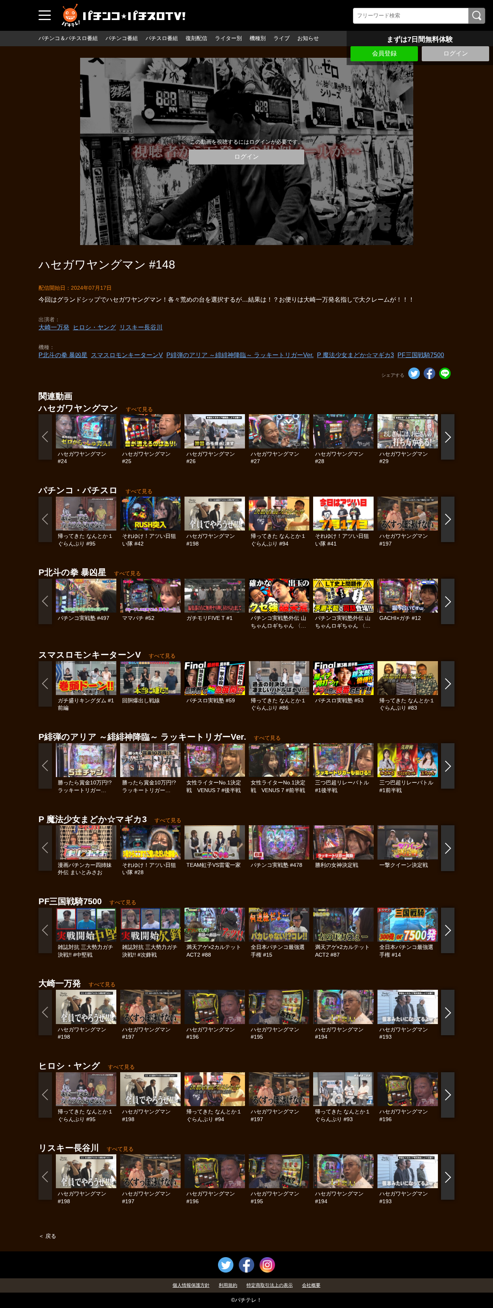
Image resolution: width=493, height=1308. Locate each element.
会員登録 (384, 53)
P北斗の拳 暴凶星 (63, 355)
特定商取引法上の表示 (269, 1285)
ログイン (455, 53)
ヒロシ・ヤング (94, 327)
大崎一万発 (54, 327)
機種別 (258, 38)
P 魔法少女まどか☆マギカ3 (355, 355)
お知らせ (308, 38)
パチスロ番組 (162, 38)
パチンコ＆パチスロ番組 (68, 38)
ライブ (281, 38)
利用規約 (228, 1285)
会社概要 (311, 1285)
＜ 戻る (47, 1236)
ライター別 (228, 38)
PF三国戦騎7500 (420, 355)
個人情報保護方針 (191, 1285)
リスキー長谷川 (141, 327)
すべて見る (139, 409)
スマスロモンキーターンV (127, 355)
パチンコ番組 (122, 38)
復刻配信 (196, 38)
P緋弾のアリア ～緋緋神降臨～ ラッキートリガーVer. (240, 355)
